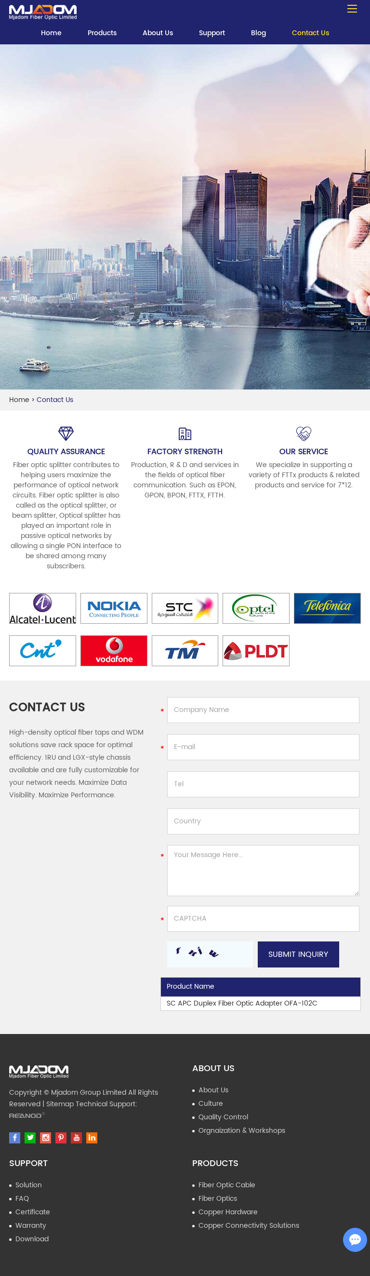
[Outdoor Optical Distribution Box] (43, 10)
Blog (258, 33)
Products (102, 33)
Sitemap (60, 1104)
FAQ (22, 1198)
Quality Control (223, 1117)
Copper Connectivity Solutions (248, 1225)
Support (212, 33)
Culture (210, 1103)
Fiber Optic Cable (226, 1185)
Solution (28, 1185)
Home (51, 33)
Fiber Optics (217, 1198)
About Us (158, 33)
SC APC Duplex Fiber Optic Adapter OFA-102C (242, 1003)
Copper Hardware (228, 1212)
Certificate (32, 1212)
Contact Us (310, 33)
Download (32, 1239)
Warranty (30, 1225)
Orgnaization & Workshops (241, 1130)
